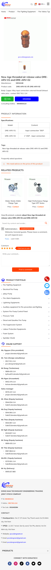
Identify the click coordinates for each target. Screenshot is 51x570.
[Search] (32, 4)
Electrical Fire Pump (10, 289)
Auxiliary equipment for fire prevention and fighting (22, 307)
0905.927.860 (10, 472)
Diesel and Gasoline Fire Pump (14, 320)
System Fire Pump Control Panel (15, 311)
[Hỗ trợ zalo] (47, 293)
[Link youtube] (39, 563)
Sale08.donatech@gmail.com (16, 464)
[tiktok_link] (21, 564)
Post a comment (25, 269)
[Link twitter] (33, 564)
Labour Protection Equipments (14, 329)
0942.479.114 (10, 382)
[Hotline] (47, 279)
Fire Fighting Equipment (12, 285)
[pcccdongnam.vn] (6, 4)
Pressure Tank (8, 316)
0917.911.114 (10, 361)
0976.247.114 (10, 392)
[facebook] (10, 564)
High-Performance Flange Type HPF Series (38, 202)
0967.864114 (10, 451)
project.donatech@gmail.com (16, 353)
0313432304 (14, 507)
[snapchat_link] (27, 564)
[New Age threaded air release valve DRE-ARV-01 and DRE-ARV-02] (24, 67)
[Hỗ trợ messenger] (47, 286)
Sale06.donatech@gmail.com (16, 454)
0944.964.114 (10, 412)
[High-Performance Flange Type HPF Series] (38, 187)
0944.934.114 (10, 402)
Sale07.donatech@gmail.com (16, 436)
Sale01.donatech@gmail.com (16, 405)
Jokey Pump (7, 294)
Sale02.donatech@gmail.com (16, 415)
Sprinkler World (9, 338)
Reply (7, 239)
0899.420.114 (10, 371)
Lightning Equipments (11, 302)
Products (7, 550)
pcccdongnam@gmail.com (15, 364)
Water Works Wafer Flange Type (13, 202)
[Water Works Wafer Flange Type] (13, 187)
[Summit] (46, 223)
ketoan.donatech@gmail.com (16, 384)
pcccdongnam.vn (16, 534)
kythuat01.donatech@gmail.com (17, 374)
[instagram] (16, 564)
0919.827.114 (10, 433)
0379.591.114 (10, 461)
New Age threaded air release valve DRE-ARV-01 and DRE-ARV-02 (25, 149)
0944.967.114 (10, 423)
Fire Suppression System (12, 325)
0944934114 (21, 104)
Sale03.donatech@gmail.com (16, 425)
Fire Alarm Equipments (11, 298)
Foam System (8, 333)
